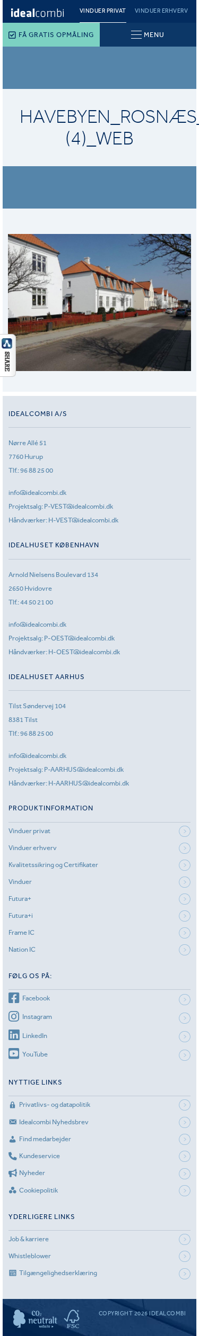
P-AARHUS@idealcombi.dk (84, 769)
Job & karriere (28, 1239)
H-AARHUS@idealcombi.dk (88, 783)
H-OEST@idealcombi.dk (84, 652)
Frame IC (21, 932)
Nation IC (22, 949)
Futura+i (20, 915)
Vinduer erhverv (161, 10)
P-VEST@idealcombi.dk (78, 506)
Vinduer (20, 882)
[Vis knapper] (8, 373)
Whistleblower (29, 1256)
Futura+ (19, 898)
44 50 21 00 (36, 602)
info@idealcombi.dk (37, 493)
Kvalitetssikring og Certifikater (53, 865)
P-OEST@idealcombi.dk (79, 638)
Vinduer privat (103, 10)
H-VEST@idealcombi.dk (83, 520)
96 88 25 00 (36, 470)
